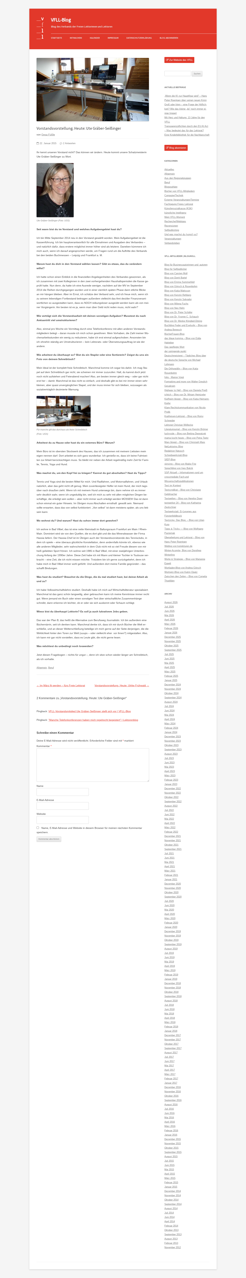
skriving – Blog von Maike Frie (180, 463)
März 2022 (169, 827)
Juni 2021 (169, 857)
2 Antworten (69, 143)
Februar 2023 (171, 780)
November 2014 (172, 1195)
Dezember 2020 (172, 883)
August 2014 (171, 1208)
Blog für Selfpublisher (175, 269)
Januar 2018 (170, 1031)
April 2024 (169, 719)
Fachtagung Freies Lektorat (178, 204)
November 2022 (172, 793)
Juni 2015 (169, 1165)
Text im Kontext (172, 485)
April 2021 (169, 866)
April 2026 (169, 619)
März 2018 (169, 1022)
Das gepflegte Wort (174, 347)
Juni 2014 (169, 1217)
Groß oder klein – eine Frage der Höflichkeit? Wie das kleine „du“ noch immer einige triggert (185, 109)
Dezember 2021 (172, 836)
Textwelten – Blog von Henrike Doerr (183, 498)
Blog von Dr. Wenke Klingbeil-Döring (183, 321)
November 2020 (172, 888)
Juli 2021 (169, 853)
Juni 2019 (169, 957)
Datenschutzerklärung (139, 37)
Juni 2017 (169, 1061)
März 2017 (169, 1074)
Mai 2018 (169, 1013)
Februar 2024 (171, 728)
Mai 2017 (169, 1065)
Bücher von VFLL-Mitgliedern (179, 191)
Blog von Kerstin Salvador (178, 299)
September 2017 (173, 1048)
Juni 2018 (169, 1009)
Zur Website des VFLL (181, 60)
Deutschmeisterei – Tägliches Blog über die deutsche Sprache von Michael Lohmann (185, 360)
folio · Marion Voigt (174, 377)
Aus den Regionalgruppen (177, 178)
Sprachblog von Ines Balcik (178, 468)
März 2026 (169, 624)
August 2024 (171, 702)
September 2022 (173, 801)
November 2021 (172, 840)
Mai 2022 (169, 818)
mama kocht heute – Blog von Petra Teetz (186, 438)
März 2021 (169, 870)
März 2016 (169, 1126)
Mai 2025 (169, 663)
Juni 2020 (169, 905)
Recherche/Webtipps (175, 221)
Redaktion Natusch (174, 451)
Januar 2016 (170, 1135)
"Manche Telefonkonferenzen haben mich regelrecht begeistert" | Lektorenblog (93, 719)
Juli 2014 (169, 1212)
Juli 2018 (169, 1005)
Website (41, 813)
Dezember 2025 (172, 637)
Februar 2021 (171, 875)
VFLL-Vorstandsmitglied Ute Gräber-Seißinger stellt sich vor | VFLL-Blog (89, 711)
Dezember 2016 (172, 1087)
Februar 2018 (171, 1026)
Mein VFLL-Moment (174, 217)
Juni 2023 (169, 762)
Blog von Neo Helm (174, 308)
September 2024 (173, 697)
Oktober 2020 (171, 892)
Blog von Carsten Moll (175, 273)
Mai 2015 (169, 1169)
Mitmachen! (76, 37)
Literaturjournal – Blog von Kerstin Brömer (186, 429)
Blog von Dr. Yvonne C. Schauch (181, 316)
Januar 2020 (170, 927)
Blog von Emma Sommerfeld (179, 282)
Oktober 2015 (171, 1148)
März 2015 (169, 1178)
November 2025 (172, 641)
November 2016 (172, 1091)
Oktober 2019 (171, 940)
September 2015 (173, 1152)
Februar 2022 (171, 831)
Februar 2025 (171, 676)
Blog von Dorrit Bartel (175, 277)
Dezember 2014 (172, 1191)
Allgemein (42, 667)
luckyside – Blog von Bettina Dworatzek (185, 433)
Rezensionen (171, 225)
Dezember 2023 (172, 736)
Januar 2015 (170, 1186)
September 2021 (173, 849)
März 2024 (169, 723)
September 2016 (173, 1100)
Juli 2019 (169, 953)
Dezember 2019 (172, 931)
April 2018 (169, 1018)
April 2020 (169, 914)
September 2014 (173, 1204)
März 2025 (169, 671)
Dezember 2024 (172, 684)
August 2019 (171, 948)
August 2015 (171, 1156)
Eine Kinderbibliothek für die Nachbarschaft (186, 134)
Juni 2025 (169, 658)
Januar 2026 (170, 632)
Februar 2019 (171, 974)
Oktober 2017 (171, 1044)
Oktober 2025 (171, 645)
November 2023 (172, 741)
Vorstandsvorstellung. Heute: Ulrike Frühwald (122, 685)
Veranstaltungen (172, 238)
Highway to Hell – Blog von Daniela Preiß (185, 390)
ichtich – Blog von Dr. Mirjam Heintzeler (185, 394)
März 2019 (169, 970)
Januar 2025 (170, 680)
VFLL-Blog (61, 20)
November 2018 (172, 987)
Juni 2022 (169, 814)
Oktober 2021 (171, 844)
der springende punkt (175, 351)
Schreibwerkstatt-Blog (175, 455)
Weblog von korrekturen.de (178, 546)
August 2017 (171, 1052)
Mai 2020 (169, 909)
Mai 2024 (169, 715)
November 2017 (172, 1039)
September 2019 (173, 944)
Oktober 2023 (171, 745)
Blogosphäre (170, 186)
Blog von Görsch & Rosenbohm (180, 286)
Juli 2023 (169, 758)
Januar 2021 (170, 879)
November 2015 (172, 1143)
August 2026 (171, 602)
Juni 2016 (169, 1113)
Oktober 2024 (171, 693)
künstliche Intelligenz (175, 212)
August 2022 (171, 805)
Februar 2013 (171, 1243)
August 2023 (171, 754)
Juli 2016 (169, 1109)
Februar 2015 (171, 1182)
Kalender (95, 37)
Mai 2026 (169, 615)
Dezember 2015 (172, 1139)
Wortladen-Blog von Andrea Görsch (182, 567)
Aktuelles (169, 169)
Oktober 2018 (171, 992)
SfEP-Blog (169, 459)
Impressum (113, 37)
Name (40, 785)
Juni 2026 (169, 611)
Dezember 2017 (172, 1035)
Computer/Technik (173, 195)
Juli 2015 (169, 1160)
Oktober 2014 (171, 1199)
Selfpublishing (171, 230)
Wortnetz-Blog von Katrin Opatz (181, 572)
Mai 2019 (169, 961)
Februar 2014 (171, 1225)
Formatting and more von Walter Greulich (185, 381)
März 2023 (169, 775)
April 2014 (169, 1221)
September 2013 (173, 1234)
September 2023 (173, 749)
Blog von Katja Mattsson (177, 290)
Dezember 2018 (172, 983)
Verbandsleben (172, 243)
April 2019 (169, 966)
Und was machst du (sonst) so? (181, 234)
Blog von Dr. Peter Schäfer (178, 312)
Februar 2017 (171, 1078)
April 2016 (169, 1122)
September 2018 (173, 996)
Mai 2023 (169, 767)
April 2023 (169, 771)
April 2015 (169, 1173)
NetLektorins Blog (173, 446)
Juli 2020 (169, 901)
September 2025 (173, 650)
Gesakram (169, 386)
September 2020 (173, 896)
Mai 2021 (169, 862)
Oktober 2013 (171, 1230)
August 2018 (171, 1000)
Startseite (56, 37)
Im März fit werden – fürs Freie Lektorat (61, 685)
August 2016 (171, 1104)
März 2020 (169, 918)
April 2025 (169, 667)
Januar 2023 (170, 784)
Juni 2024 (169, 710)
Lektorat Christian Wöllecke (178, 425)
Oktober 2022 (171, 797)
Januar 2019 (170, 979)
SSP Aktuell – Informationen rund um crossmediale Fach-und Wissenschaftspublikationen (183, 477)
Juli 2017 (169, 1057)
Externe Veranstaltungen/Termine (181, 199)
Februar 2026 (171, 628)
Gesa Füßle (48, 134)
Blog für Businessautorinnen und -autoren (185, 264)
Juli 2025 (169, 654)
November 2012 (172, 1247)
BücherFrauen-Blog (174, 334)
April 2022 (169, 823)
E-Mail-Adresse (45, 800)
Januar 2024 (170, 732)
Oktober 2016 (171, 1096)
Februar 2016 (171, 1130)
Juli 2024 (169, 706)
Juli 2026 (169, 606)
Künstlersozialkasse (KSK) (178, 208)
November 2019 (172, 935)
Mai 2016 (169, 1117)
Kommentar (44, 746)
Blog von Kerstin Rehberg (177, 295)
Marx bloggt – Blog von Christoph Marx (184, 442)
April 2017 (169, 1070)
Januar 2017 (170, 1083)
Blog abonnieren (169, 37)
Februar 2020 (171, 922)
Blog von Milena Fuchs (176, 303)
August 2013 (171, 1238)
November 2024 (172, 689)
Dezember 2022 (172, 788)
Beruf (51, 667)
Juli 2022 (169, 810)
